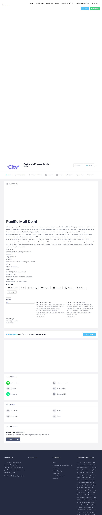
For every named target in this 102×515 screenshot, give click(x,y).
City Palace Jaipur (87, 470)
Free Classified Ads (67, 3)
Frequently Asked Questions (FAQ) (62, 465)
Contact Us (55, 468)
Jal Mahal (84, 482)
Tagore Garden (11, 257)
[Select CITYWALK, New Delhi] (82, 310)
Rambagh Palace (86, 505)
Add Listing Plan (59, 476)
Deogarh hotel (84, 472)
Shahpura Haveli (81, 512)
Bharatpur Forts (88, 465)
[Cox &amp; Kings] (20, 310)
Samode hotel (81, 509)
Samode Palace (90, 509)
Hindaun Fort (90, 477)
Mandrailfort (86, 492)
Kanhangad (90, 482)
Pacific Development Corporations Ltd (18, 252)
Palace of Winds (86, 497)
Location (49, 3)
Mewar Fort (84, 495)
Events (57, 3)
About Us (94, 3)
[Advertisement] (51, 202)
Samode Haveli (88, 507)
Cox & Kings (10, 319)
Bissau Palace (84, 467)
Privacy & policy (57, 471)
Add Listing (55, 473)
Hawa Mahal (86, 475)
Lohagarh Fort (86, 490)
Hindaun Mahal (81, 480)
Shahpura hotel (91, 512)
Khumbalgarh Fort (82, 485)
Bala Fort (79, 462)
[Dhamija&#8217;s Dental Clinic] (51, 310)
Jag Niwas (89, 480)
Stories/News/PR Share (82, 3)
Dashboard (39, 3)
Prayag (86, 502)
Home (31, 3)
